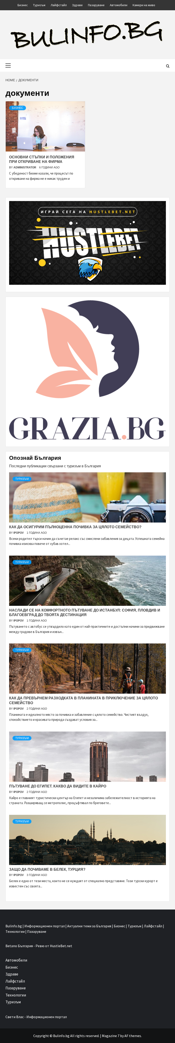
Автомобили (118, 5)
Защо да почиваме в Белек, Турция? (47, 869)
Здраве (77, 5)
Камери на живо (144, 5)
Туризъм (39, 5)
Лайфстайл (59, 5)
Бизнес (23, 5)
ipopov (18, 532)
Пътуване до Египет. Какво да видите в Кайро (57, 786)
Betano (11, 946)
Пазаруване (96, 5)
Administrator (25, 167)
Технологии (15, 995)
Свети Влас (14, 1016)
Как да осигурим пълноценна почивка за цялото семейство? (75, 527)
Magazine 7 (110, 1035)
